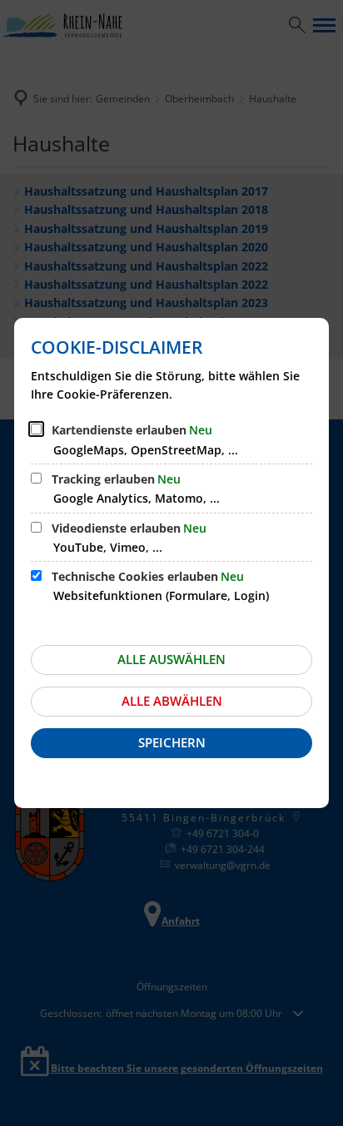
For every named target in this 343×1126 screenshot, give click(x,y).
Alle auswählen (171, 659)
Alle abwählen (172, 700)
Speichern (172, 742)
